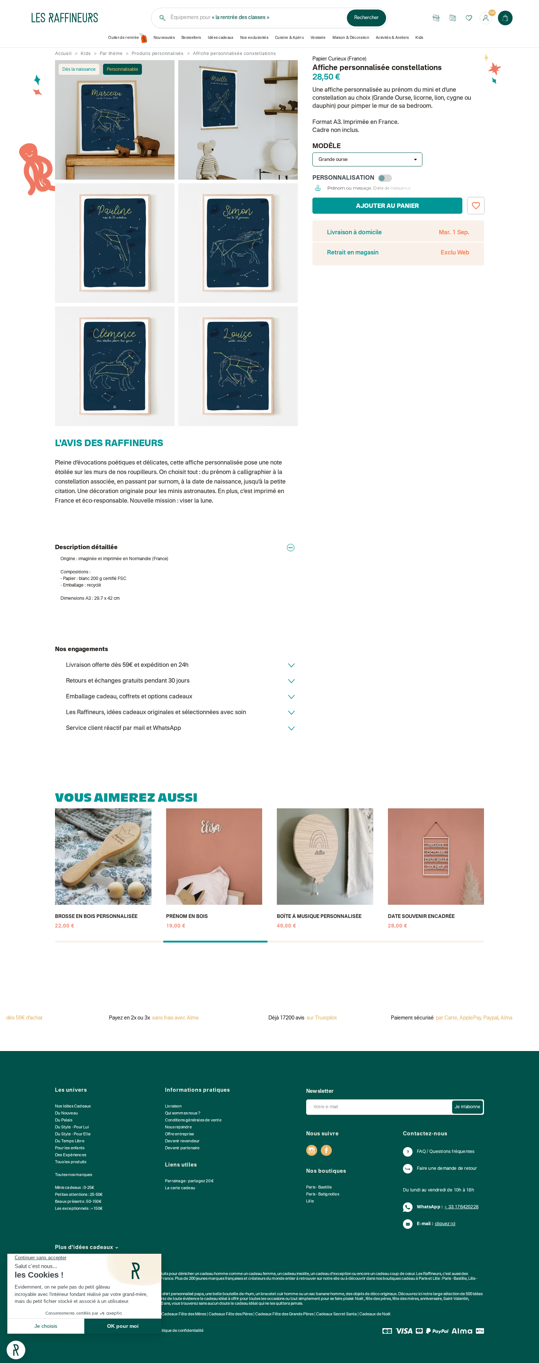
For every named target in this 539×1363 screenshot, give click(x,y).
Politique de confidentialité (179, 1331)
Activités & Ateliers (392, 38)
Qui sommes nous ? (182, 1114)
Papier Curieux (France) (339, 59)
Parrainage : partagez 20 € (189, 1181)
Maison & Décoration (351, 38)
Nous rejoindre (178, 1127)
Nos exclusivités (254, 38)
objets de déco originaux (375, 1294)
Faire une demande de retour (447, 1169)
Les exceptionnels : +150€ (79, 1209)
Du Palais (63, 1120)
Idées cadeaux (221, 38)
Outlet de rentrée (123, 38)
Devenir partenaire (182, 1148)
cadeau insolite (295, 1274)
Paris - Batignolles (322, 1195)
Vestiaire (318, 38)
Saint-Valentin (455, 1299)
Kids (419, 38)
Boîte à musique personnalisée (319, 916)
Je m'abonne (467, 1107)
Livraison (173, 1107)
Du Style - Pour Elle (73, 1134)
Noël (359, 1299)
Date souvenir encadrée (421, 916)
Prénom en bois (187, 916)
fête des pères (378, 1299)
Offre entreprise (179, 1134)
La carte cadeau (180, 1188)
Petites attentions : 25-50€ (79, 1195)
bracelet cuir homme (279, 1294)
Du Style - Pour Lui (72, 1127)
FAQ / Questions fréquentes (445, 1152)
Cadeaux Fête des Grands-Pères (284, 1314)
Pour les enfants (69, 1148)
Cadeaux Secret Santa (336, 1314)
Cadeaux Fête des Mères (183, 1314)
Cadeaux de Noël (374, 1314)
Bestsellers (191, 38)
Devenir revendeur (182, 1141)
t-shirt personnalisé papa (182, 1294)
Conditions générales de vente (193, 1120)
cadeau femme (262, 1274)
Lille (310, 1201)
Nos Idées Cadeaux (73, 1107)
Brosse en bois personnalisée (96, 916)
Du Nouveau (66, 1114)
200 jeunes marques (206, 1279)
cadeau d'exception (333, 1274)
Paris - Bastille (319, 1188)
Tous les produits (70, 1162)
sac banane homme (326, 1294)
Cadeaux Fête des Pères (231, 1314)
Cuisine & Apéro (289, 38)
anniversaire (431, 1299)
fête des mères (405, 1299)
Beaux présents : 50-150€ (78, 1202)
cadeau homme (214, 1274)
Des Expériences (70, 1155)
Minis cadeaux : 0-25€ (74, 1188)
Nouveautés (164, 38)
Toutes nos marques (73, 1175)
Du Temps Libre (69, 1141)
